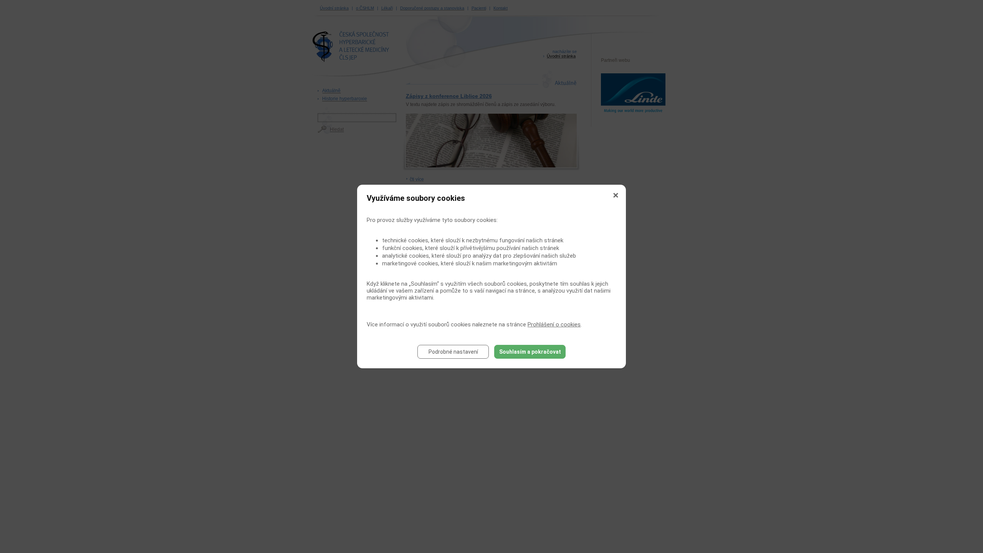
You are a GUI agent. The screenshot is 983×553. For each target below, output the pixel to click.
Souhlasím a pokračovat (530, 352)
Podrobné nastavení (453, 352)
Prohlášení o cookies (554, 324)
